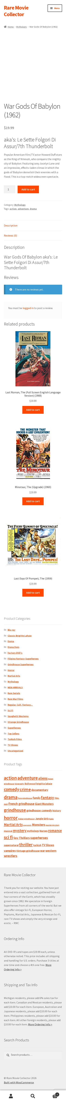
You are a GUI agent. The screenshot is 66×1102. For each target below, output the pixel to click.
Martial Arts (14, 675)
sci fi (8, 837)
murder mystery (52, 825)
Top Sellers (13, 733)
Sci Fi (10, 710)
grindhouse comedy (39, 810)
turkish (37, 845)
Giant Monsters (44, 804)
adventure (23, 208)
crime (25, 789)
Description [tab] (10, 225)
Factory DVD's (15, 652)
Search (33, 1096)
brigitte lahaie (44, 783)
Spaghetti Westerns (18, 716)
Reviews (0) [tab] (10, 235)
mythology (33, 830)
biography (19, 783)
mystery (19, 830)
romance (55, 830)
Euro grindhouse (25, 798)
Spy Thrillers (21, 838)
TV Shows (13, 744)
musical (8, 830)
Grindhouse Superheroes (21, 664)
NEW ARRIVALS (15, 687)
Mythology (21, 26)
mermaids (27, 825)
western (50, 851)
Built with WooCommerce (19, 1082)
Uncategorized (15, 750)
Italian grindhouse (26, 818)
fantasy (47, 797)
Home (11, 26)
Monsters (38, 825)
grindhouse (15, 810)
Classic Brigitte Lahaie (19, 635)
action (13, 208)
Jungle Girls (42, 818)
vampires (10, 851)
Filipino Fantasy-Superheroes (23, 658)
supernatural (11, 845)
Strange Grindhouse (18, 721)
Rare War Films (15, 698)
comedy (11, 789)
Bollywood (30, 783)
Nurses (44, 830)
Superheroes (14, 727)
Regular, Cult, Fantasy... (20, 704)
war (42, 851)
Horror (11, 670)
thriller (26, 844)
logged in (28, 308)
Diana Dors (13, 647)
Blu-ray (11, 629)
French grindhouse (21, 804)
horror (11, 818)
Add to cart (28, 189)
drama (33, 208)
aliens (43, 778)
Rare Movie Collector (16, 11)
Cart (51, 1093)
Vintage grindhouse (28, 850)
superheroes (39, 838)
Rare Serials (14, 693)
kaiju (51, 818)
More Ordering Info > (40, 1024)
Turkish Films (15, 739)
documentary (39, 790)
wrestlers (10, 856)
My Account (11, 1096)
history (56, 810)
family (36, 798)
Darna (11, 641)
